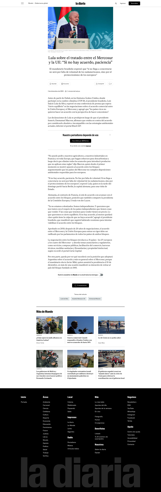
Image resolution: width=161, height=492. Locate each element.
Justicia (45, 434)
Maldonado (72, 405)
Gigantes (71, 432)
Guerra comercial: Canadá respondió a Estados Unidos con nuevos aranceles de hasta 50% (79, 340)
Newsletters (131, 402)
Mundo (30, 3)
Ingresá (88, 146)
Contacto (130, 444)
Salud (45, 450)
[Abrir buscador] (116, 3)
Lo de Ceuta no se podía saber (109, 338)
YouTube (130, 408)
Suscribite (134, 3)
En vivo (97, 412)
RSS (129, 405)
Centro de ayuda (133, 432)
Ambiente (46, 402)
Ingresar (123, 3)
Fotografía (99, 417)
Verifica (45, 456)
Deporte (46, 418)
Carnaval (46, 405)
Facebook (131, 418)
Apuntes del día (101, 405)
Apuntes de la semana (103, 408)
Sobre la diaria (100, 449)
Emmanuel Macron (94, 299)
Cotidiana (46, 412)
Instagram (131, 415)
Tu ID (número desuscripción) (101, 438)
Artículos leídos (73, 449)
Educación (47, 424)
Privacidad (131, 441)
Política (45, 446)
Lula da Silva (64, 299)
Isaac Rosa (101, 343)
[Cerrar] (110, 135)
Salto (69, 412)
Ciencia (45, 408)
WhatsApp (131, 412)
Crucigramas (99, 423)
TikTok (129, 421)
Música (70, 446)
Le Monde (71, 425)
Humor (97, 420)
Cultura (45, 415)
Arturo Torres (40, 343)
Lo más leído (99, 402)
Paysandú (71, 408)
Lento (70, 429)
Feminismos (47, 427)
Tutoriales (131, 435)
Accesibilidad (132, 438)
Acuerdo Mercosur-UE (78, 299)
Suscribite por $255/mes (80, 141)
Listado (97, 434)
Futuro (45, 431)
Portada (24, 402)
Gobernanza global (41, 3)
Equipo (97, 453)
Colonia (70, 402)
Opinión (46, 443)
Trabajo (45, 453)
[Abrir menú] (22, 3)
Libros (45, 437)
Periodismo (72, 442)
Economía (46, 421)
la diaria (71, 422)
